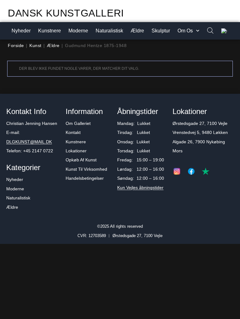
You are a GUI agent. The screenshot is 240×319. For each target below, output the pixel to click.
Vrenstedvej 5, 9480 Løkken (200, 132)
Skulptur (161, 30)
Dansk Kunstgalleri (66, 13)
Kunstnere (49, 30)
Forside (16, 45)
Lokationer (76, 150)
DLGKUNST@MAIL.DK (29, 141)
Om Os (185, 30)
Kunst (35, 45)
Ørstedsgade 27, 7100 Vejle (200, 123)
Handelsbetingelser (85, 178)
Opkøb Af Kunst (81, 159)
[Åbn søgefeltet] (207, 31)
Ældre (137, 30)
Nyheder (21, 30)
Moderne (78, 30)
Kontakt (73, 132)
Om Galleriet (78, 123)
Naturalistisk (109, 30)
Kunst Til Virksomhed (86, 169)
